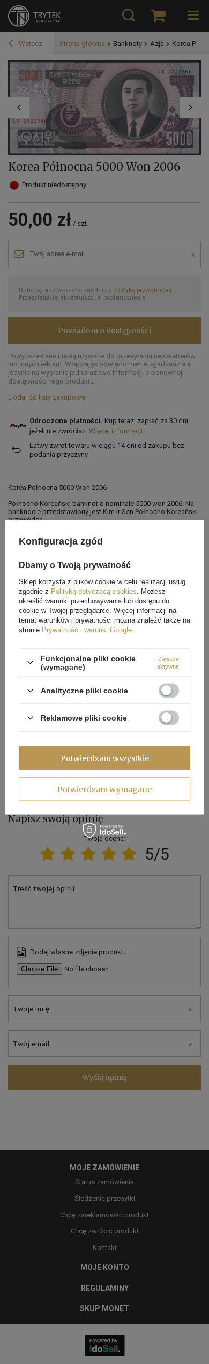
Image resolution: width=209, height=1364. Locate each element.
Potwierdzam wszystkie (105, 758)
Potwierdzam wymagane (104, 789)
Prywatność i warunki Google (87, 629)
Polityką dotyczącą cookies (94, 591)
